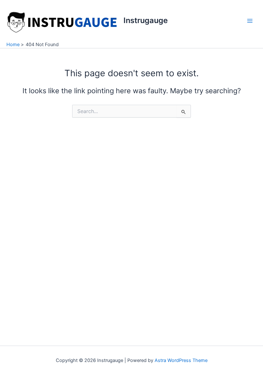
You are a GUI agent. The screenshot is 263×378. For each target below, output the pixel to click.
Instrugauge (145, 20)
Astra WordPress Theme (181, 360)
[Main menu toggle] (250, 21)
